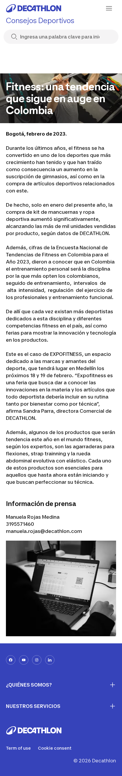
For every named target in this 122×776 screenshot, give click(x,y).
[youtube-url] (23, 660)
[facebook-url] (10, 660)
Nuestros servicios (33, 706)
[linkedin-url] (49, 660)
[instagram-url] (36, 660)
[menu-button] (109, 8)
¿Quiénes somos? (29, 685)
